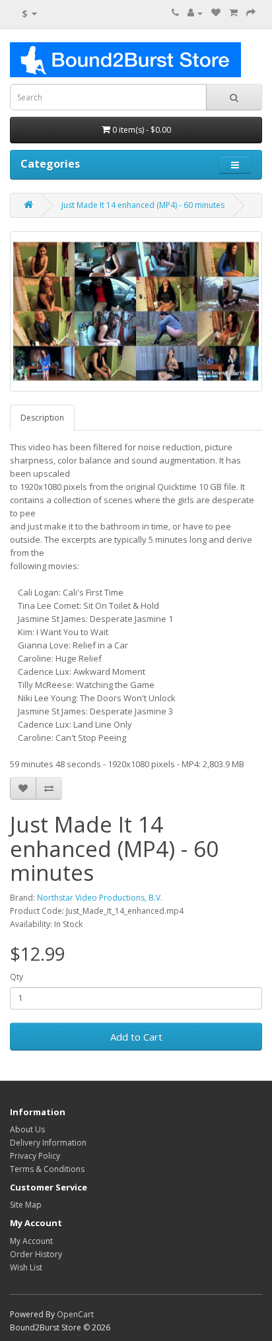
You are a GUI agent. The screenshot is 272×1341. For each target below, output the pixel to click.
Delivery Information (48, 1142)
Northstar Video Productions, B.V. (99, 897)
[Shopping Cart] (233, 12)
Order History (36, 1254)
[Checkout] (250, 12)
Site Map (26, 1204)
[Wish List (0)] (216, 12)
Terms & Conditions (47, 1169)
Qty (16, 976)
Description (42, 417)
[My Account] (195, 12)
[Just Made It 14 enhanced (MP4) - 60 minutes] (136, 311)
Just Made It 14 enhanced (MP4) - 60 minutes (142, 205)
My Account (31, 1241)
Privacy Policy (35, 1155)
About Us (27, 1129)
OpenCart (75, 1314)
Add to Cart (136, 1036)
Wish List (26, 1267)
